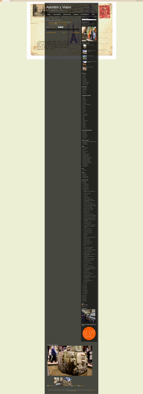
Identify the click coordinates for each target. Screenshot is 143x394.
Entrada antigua (75, 32)
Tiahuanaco (84, 137)
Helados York (86, 196)
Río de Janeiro (85, 120)
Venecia (84, 126)
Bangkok (84, 98)
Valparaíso (84, 124)
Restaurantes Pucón (86, 156)
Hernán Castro (85, 304)
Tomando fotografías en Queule (89, 258)
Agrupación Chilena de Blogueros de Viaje (89, 141)
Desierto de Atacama (87, 252)
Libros (84, 150)
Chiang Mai (84, 103)
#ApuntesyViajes (70, 21)
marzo (85, 290)
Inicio (64, 32)
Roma (84, 119)
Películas (84, 152)
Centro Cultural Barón (87, 275)
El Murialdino (85, 142)
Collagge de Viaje (85, 177)
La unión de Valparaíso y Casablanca (90, 249)
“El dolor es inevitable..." (88, 193)
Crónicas (84, 75)
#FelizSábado (63, 21)
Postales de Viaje (85, 83)
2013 (84, 299)
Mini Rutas (84, 90)
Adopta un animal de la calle (88, 265)
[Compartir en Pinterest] (62, 27)
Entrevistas (84, 78)
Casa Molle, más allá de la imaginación (90, 215)
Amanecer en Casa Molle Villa (88, 208)
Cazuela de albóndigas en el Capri (89, 218)
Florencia (84, 108)
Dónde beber (85, 88)
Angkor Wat (85, 131)
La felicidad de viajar (87, 212)
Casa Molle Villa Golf (87, 223)
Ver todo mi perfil (84, 306)
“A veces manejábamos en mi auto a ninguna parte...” (89, 269)
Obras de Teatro (85, 151)
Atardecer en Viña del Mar (88, 202)
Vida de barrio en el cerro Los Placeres (91, 51)
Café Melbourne (86, 281)
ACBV (93, 14)
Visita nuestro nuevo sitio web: (88, 23)
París (83, 116)
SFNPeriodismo (85, 144)
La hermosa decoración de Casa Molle (90, 205)
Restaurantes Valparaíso (87, 161)
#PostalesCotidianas (52, 22)
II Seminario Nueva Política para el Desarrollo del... (89, 201)
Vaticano (84, 125)
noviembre (85, 185)
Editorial (84, 77)
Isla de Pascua (85, 135)
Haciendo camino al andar (88, 232)
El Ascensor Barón (87, 244)
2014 (84, 298)
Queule (85, 245)
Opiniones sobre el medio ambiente (89, 267)
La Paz (84, 111)
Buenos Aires (85, 100)
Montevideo (84, 115)
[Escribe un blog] (59, 27)
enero (85, 293)
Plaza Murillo (86, 264)
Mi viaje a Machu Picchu (88, 241)
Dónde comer (85, 89)
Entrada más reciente (51, 32)
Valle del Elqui (86, 234)
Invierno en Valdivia (87, 261)
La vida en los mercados (88, 251)
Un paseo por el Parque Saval (88, 260)
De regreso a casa (87, 238)
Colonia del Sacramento (86, 104)
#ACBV (58, 22)
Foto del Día (85, 79)
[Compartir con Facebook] (61, 27)
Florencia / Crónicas (90, 44)
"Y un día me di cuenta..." (88, 231)
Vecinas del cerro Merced (88, 248)
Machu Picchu (85, 136)
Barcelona (84, 99)
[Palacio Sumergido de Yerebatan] (69, 375)
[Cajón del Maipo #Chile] (67, 385)
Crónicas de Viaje (67, 14)
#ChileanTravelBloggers (64, 22)
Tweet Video (85, 166)
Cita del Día (85, 74)
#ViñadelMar (59, 21)
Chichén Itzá (85, 134)
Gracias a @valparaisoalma (88, 199)
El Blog (48, 14)
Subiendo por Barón (87, 197)
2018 (84, 181)
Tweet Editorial (85, 84)
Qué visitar (84, 93)
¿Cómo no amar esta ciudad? (88, 273)
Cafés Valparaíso (85, 147)
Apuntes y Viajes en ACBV (88, 230)
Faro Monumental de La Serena (89, 214)
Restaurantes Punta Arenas (87, 157)
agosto (85, 189)
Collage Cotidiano (85, 176)
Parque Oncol (86, 194)
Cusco (84, 105)
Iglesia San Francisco (87, 272)
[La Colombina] (58, 385)
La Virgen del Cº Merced (87, 222)
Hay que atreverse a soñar (88, 242)
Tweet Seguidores (85, 165)
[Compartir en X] (60, 27)
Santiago (84, 121)
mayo (85, 287)
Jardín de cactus (86, 211)
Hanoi (84, 109)
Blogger (75, 390)
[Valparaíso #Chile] (50, 385)
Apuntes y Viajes (58, 7)
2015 (84, 296)
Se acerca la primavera (87, 228)
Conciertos (84, 149)
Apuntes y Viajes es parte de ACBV (89, 204)
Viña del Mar (85, 127)
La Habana (84, 110)
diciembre (85, 184)
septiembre (86, 188)
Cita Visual (84, 173)
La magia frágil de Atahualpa (88, 247)
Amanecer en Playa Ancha (88, 280)
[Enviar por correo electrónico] (58, 27)
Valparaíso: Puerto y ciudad (88, 209)
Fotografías (75, 14)
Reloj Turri (85, 283)
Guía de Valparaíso (85, 14)
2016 (84, 295)
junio (85, 286)
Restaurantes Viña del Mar (87, 162)
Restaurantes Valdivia (86, 160)
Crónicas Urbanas (57, 14)
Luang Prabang (85, 114)
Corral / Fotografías (90, 55)
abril (84, 289)
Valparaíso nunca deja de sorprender (89, 237)
